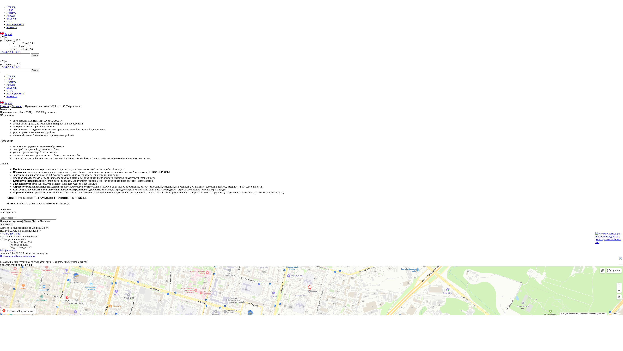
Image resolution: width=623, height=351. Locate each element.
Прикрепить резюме (11, 221)
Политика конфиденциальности (18, 256)
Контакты (11, 27)
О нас (9, 9)
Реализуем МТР (15, 24)
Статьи (10, 21)
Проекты (11, 12)
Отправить (6, 224)
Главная (10, 7)
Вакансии (11, 18)
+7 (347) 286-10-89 (10, 52)
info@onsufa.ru (8, 250)
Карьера (10, 15)
